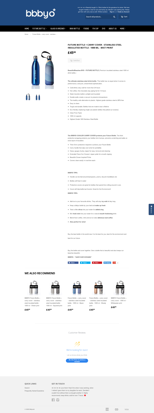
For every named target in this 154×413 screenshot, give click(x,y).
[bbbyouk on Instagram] (57, 400)
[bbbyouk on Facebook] (53, 400)
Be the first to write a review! (77, 361)
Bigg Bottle (75, 28)
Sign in (112, 12)
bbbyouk (32, 409)
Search (27, 388)
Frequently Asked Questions (34, 391)
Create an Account (123, 12)
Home (27, 28)
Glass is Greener (57, 28)
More (122, 28)
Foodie (86, 28)
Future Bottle (39, 28)
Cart (125, 16)
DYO (103, 28)
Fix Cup (95, 28)
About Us (112, 28)
